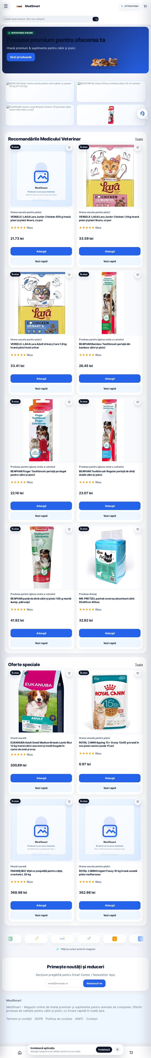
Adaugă (41, 251)
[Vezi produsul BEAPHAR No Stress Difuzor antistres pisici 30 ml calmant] (111, 91)
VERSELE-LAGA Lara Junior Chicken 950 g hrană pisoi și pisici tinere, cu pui (40, 218)
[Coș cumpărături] (145, 6)
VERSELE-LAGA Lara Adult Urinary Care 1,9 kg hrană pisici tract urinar (38, 345)
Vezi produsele (21, 57)
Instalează (104, 1049)
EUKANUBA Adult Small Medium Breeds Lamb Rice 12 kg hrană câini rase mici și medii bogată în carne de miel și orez (41, 746)
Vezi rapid (41, 261)
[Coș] (131, 1052)
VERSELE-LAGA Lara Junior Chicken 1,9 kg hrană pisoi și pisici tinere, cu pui (109, 218)
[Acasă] (19, 1052)
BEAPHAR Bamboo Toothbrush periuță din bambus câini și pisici (104, 345)
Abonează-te (94, 983)
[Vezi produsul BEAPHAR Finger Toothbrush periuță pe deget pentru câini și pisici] (111, 115)
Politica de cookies (59, 1019)
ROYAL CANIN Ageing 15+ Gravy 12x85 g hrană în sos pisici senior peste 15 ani (109, 744)
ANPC (79, 1019)
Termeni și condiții (19, 1019)
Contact (92, 1019)
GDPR (39, 1019)
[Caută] (96, 19)
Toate (139, 139)
